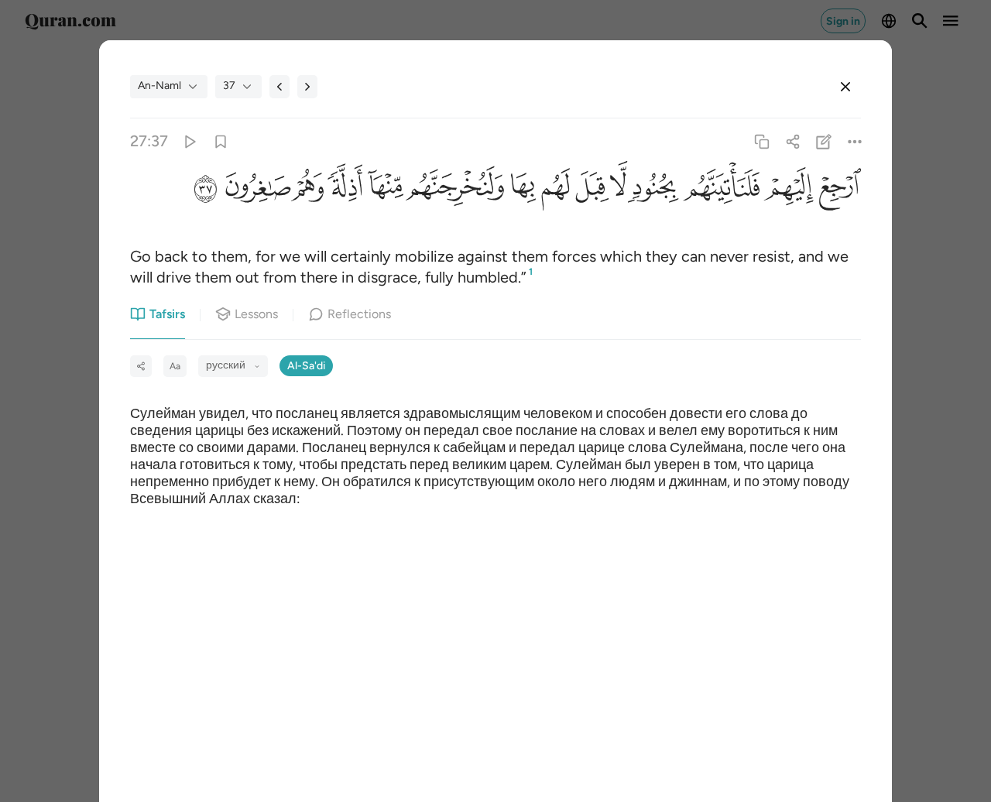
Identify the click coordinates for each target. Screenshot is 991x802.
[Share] (792, 141)
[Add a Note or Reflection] (824, 141)
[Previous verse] (279, 86)
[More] (855, 141)
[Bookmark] (220, 141)
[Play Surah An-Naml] (189, 141)
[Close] (845, 86)
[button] (837, 190)
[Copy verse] (761, 141)
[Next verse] (307, 86)
